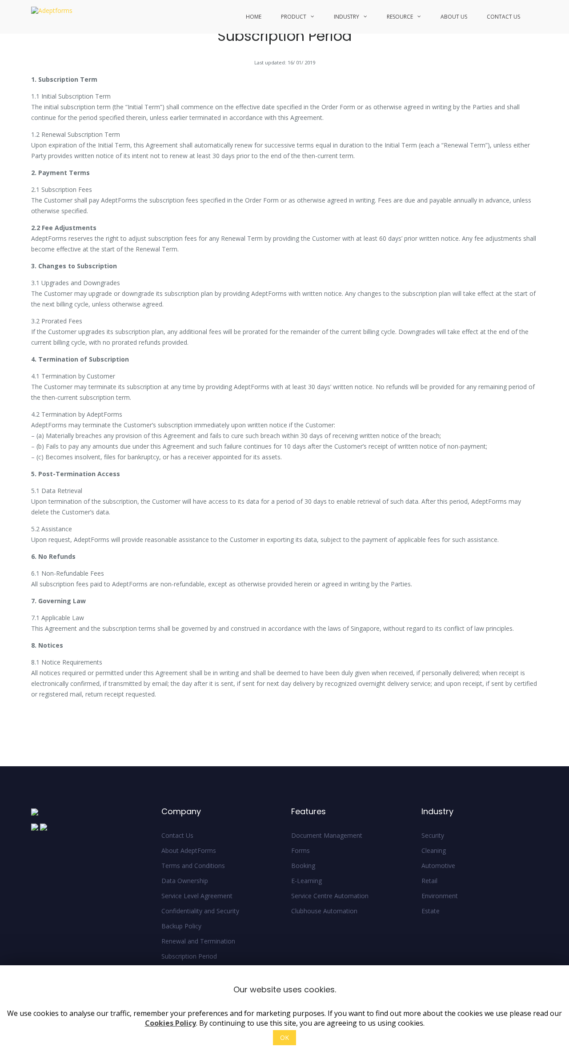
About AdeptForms (188, 850)
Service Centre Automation (330, 896)
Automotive (438, 865)
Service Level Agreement (196, 896)
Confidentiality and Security (200, 911)
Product (293, 16)
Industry (346, 16)
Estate (430, 911)
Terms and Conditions (193, 865)
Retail (429, 880)
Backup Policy (181, 926)
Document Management (326, 835)
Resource (400, 16)
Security (432, 835)
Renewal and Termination (198, 941)
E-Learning (306, 880)
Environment (439, 896)
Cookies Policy (170, 1023)
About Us (454, 16)
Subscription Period (189, 956)
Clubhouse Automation (324, 911)
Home (253, 16)
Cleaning (433, 850)
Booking (303, 865)
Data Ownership (184, 880)
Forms (300, 850)
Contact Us (503, 16)
